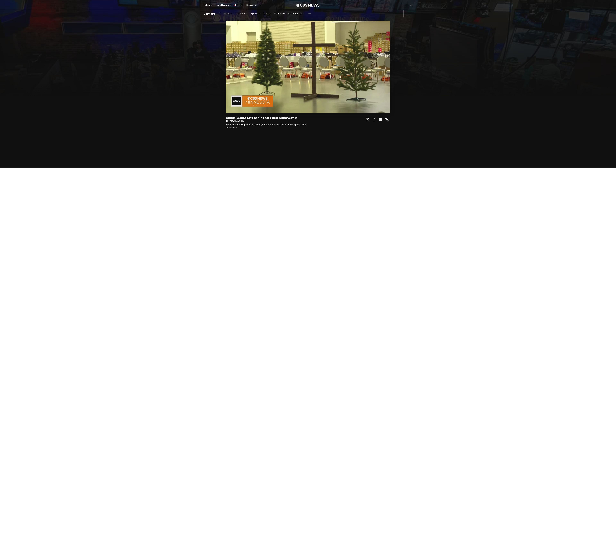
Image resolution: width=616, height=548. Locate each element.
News (227, 13)
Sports (255, 13)
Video (267, 13)
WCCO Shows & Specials (288, 13)
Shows (250, 5)
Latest (207, 5)
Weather (241, 13)
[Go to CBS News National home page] (308, 5)
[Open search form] (411, 5)
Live (238, 5)
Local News (223, 5)
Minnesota (209, 13)
